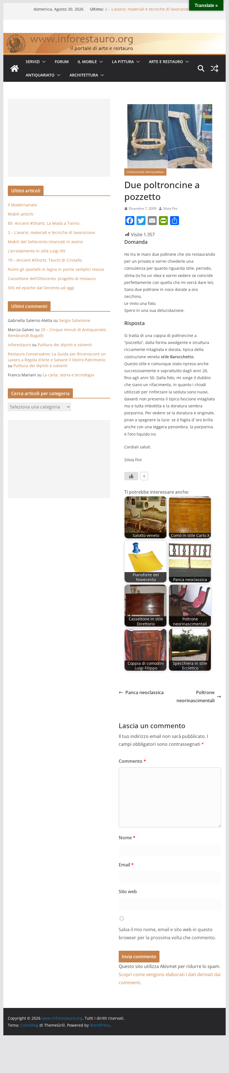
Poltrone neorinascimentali (195, 696)
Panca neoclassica (144, 692)
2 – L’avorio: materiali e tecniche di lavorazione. (149, 11)
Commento (132, 761)
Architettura (84, 75)
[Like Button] (131, 476)
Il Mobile (87, 61)
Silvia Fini (170, 208)
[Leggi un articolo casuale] (214, 68)
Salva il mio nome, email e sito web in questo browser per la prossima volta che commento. (167, 933)
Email (126, 865)
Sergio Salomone (74, 320)
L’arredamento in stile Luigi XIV (36, 251)
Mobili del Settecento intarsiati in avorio (45, 241)
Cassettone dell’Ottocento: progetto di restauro (52, 278)
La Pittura (123, 61)
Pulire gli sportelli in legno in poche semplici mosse (56, 269)
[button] (43, 62)
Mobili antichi (21, 214)
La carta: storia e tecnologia (68, 374)
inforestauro (19, 344)
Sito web (128, 891)
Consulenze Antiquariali (145, 172)
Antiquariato (40, 75)
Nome (127, 838)
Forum (62, 61)
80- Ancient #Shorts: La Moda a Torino (43, 223)
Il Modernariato (22, 204)
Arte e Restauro (166, 61)
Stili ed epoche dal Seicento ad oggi (41, 287)
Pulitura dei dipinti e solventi (65, 344)
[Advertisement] (59, 138)
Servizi (33, 61)
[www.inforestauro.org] (114, 37)
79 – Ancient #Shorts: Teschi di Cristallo (45, 260)
